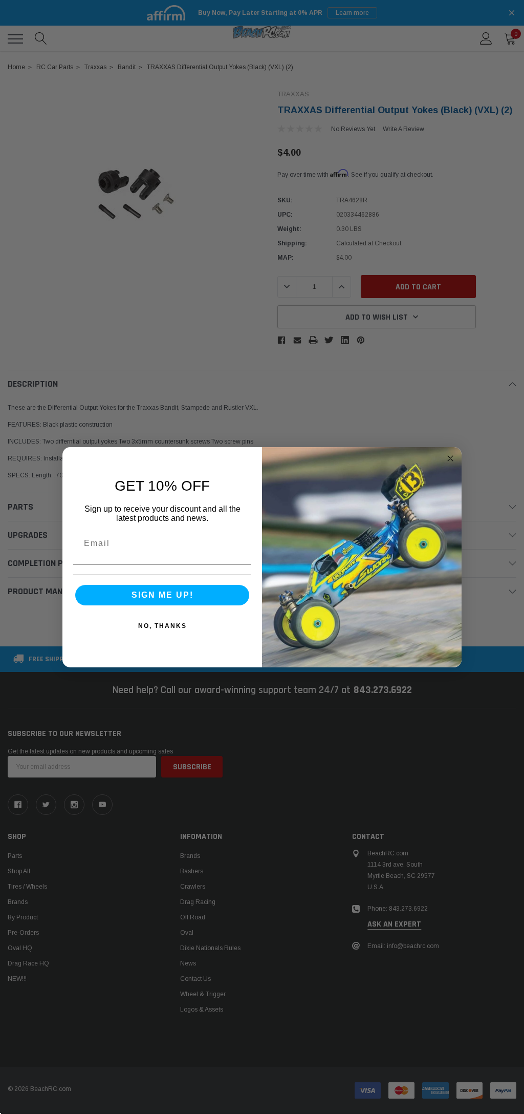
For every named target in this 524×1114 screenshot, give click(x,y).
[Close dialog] (450, 458)
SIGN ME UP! (162, 595)
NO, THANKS (162, 625)
